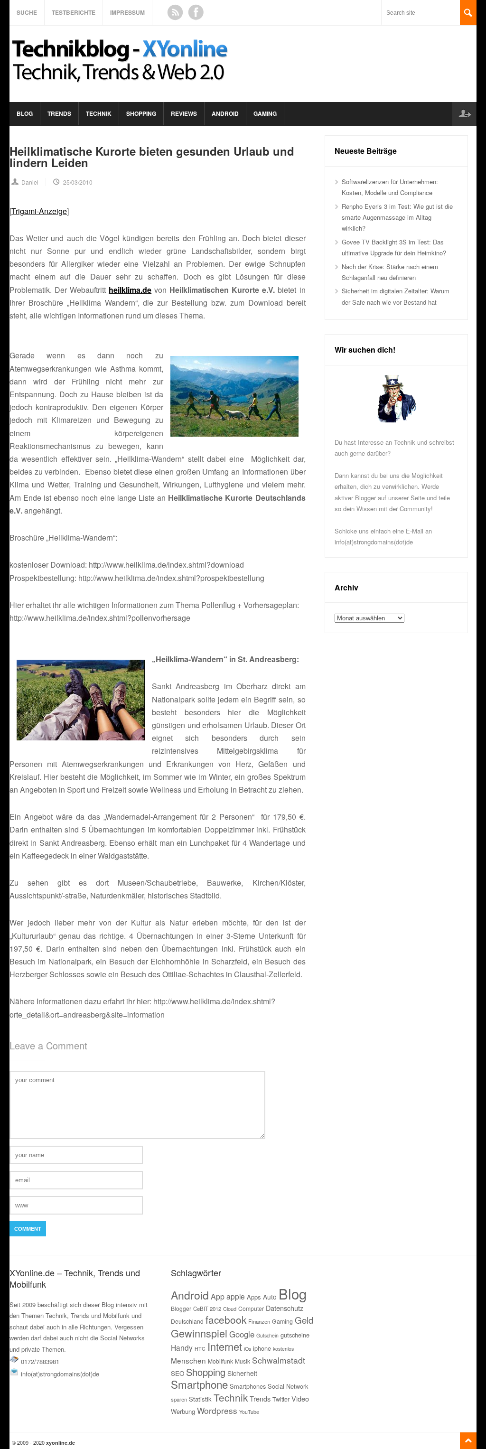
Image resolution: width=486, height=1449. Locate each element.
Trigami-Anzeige (39, 211)
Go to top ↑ (468, 1440)
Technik (99, 113)
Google (241, 1334)
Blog (25, 113)
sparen (179, 1399)
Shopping (141, 113)
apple (235, 1296)
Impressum (127, 12)
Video (300, 1398)
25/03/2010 (78, 182)
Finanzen (259, 1321)
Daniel (29, 182)
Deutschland (187, 1321)
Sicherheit (242, 1373)
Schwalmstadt (278, 1360)
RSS (175, 12)
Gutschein (267, 1335)
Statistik (200, 1398)
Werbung (183, 1411)
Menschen (188, 1360)
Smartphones (248, 1386)
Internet (224, 1346)
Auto (270, 1296)
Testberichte (73, 12)
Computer (251, 1308)
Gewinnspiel (199, 1333)
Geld (304, 1320)
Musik (242, 1361)
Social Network (288, 1386)
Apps (254, 1296)
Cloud (229, 1308)
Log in (464, 114)
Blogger (181, 1308)
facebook (226, 1319)
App (217, 1296)
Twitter (281, 1399)
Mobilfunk (220, 1361)
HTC (200, 1348)
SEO (177, 1373)
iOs (247, 1348)
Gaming (265, 113)
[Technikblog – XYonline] (121, 87)
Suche (27, 12)
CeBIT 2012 (207, 1308)
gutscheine (294, 1334)
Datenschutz (284, 1308)
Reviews (184, 113)
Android (225, 113)
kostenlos (283, 1348)
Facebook (196, 12)
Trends (59, 113)
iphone (262, 1348)
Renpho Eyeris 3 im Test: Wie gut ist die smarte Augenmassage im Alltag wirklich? (397, 217)
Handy (182, 1347)
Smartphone (199, 1384)
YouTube (249, 1411)
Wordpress (217, 1410)
